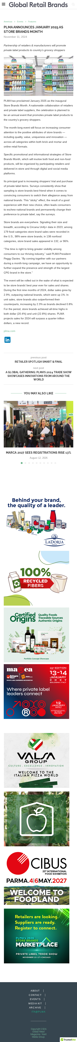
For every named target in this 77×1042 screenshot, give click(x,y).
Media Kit (35, 1003)
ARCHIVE (35, 1007)
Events (35, 999)
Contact (35, 995)
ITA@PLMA (39, 1011)
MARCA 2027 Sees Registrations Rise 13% (38, 452)
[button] (7, 432)
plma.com (9, 330)
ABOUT (35, 990)
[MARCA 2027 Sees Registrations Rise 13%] (38, 424)
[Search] (73, 4)
